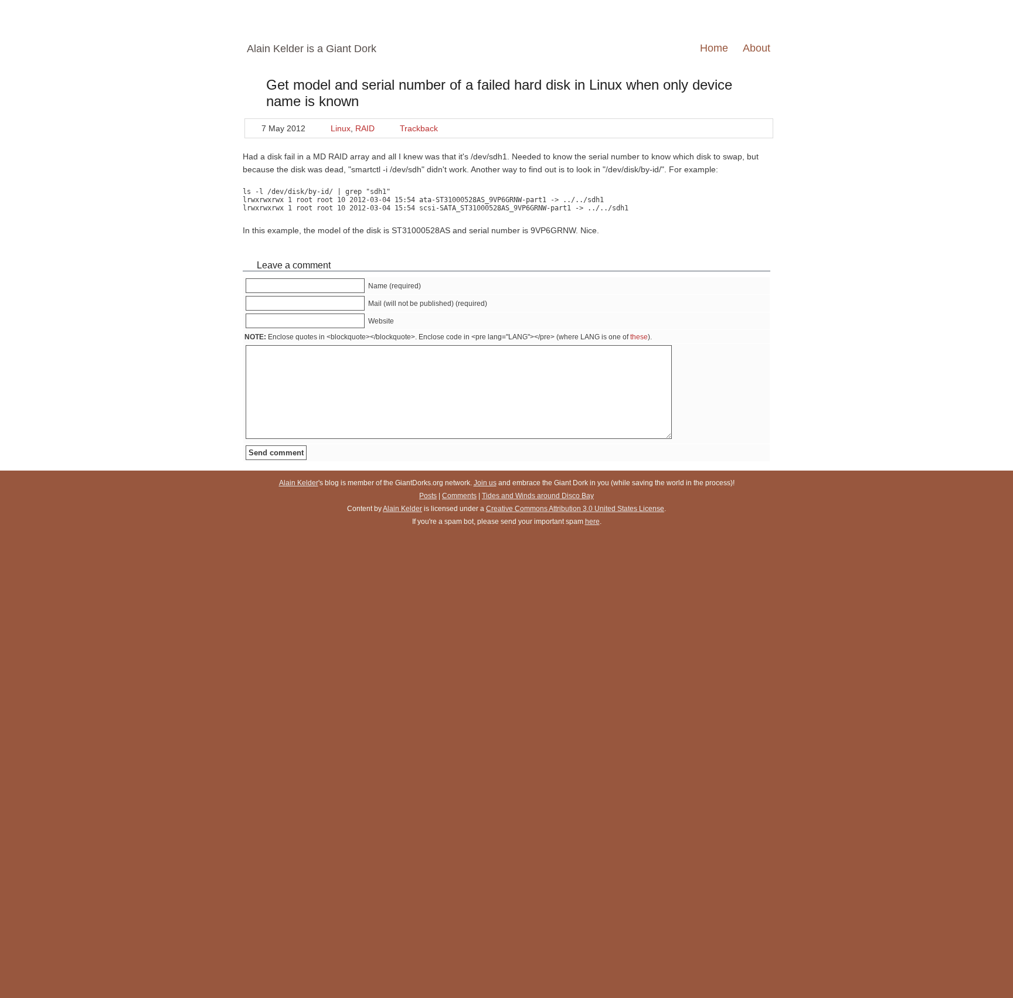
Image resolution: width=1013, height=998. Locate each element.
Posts (428, 495)
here (592, 521)
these (639, 337)
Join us (485, 482)
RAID (365, 128)
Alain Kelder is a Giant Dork (311, 49)
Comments (459, 495)
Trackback (419, 128)
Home (714, 48)
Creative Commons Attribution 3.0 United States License (575, 508)
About (756, 48)
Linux (341, 128)
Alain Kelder (298, 482)
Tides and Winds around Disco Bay (538, 495)
